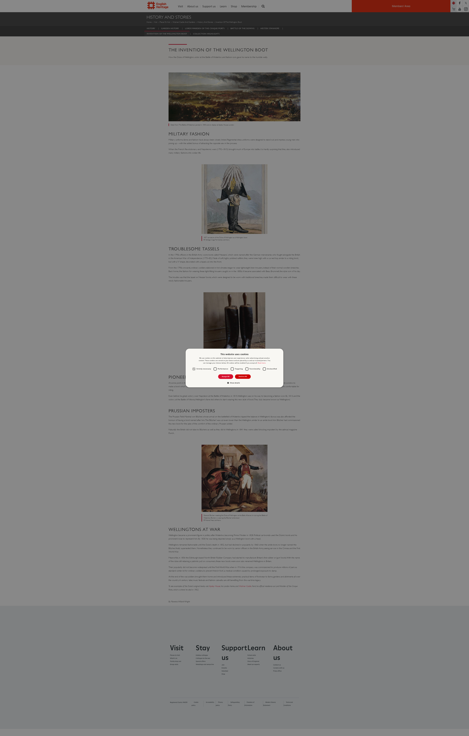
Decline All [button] (243, 376)
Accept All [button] (225, 376)
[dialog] (234, 368)
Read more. (262, 363)
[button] (234, 382)
